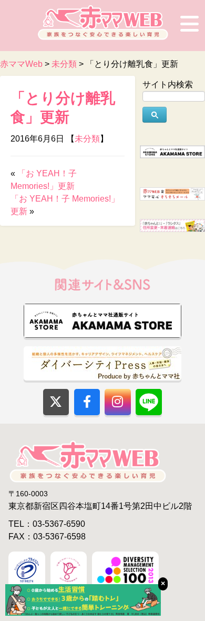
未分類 (87, 138)
